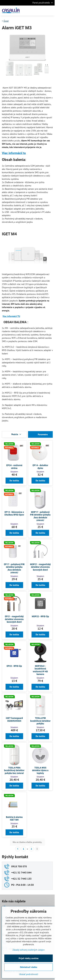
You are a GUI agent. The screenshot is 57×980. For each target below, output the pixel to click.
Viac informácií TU (11, 316)
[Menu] (51, 10)
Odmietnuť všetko (28, 967)
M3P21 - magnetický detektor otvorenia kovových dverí (40, 567)
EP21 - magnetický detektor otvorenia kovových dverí (14, 619)
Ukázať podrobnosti (28, 974)
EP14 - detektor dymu (40, 466)
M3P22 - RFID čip (40, 616)
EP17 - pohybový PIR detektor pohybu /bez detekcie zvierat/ (14, 568)
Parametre (42, 434)
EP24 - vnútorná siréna (14, 466)
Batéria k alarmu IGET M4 (14, 818)
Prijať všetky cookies (28, 958)
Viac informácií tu (14, 153)
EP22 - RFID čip (14, 666)
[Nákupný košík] (43, 10)
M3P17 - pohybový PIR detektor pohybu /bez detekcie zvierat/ (40, 516)
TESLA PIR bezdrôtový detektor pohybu (40, 721)
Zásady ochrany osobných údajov (29, 949)
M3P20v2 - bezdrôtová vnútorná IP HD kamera (40, 670)
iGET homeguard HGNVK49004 (14, 719)
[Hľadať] (35, 10)
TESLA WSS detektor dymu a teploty (40, 770)
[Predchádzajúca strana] (17, 848)
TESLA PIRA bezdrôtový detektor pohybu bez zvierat (14, 770)
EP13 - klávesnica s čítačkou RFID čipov (14, 513)
